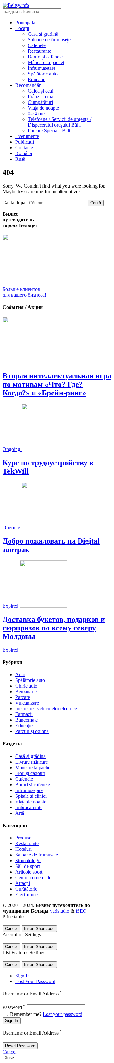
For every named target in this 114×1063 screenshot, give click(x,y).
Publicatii (24, 142)
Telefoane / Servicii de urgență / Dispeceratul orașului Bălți (59, 122)
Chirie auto (26, 685)
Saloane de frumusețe (49, 39)
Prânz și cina (40, 96)
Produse (23, 837)
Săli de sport (27, 866)
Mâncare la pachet (46, 62)
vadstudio (59, 911)
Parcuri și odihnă (32, 731)
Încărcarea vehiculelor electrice (46, 708)
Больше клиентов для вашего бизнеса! (24, 291)
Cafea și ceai (40, 90)
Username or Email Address (32, 993)
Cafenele (37, 45)
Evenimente (27, 136)
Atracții (22, 883)
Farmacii (24, 714)
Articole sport (28, 871)
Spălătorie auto (43, 73)
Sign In (22, 975)
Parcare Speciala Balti (50, 130)
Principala (25, 22)
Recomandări (28, 85)
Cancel (11, 928)
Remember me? (26, 1014)
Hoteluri (23, 849)
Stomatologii (28, 860)
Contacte (24, 147)
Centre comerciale (33, 877)
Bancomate (26, 720)
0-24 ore (36, 113)
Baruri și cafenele (45, 56)
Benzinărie (26, 691)
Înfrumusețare (41, 68)
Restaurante (39, 51)
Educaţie (36, 79)
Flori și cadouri (30, 773)
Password (14, 1007)
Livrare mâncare (31, 762)
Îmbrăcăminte (28, 807)
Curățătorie (26, 889)
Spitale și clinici (31, 796)
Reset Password (20, 1045)
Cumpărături (40, 102)
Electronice (26, 894)
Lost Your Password (35, 981)
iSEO (81, 911)
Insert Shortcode (39, 928)
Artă (19, 813)
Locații (22, 28)
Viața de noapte (43, 108)
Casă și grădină (43, 34)
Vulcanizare (27, 703)
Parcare (22, 697)
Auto (20, 674)
